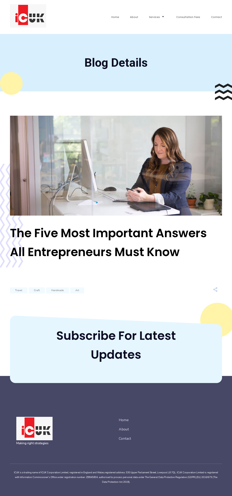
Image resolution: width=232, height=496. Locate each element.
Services (154, 17)
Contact (216, 17)
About (134, 17)
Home (115, 17)
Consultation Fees (188, 17)
